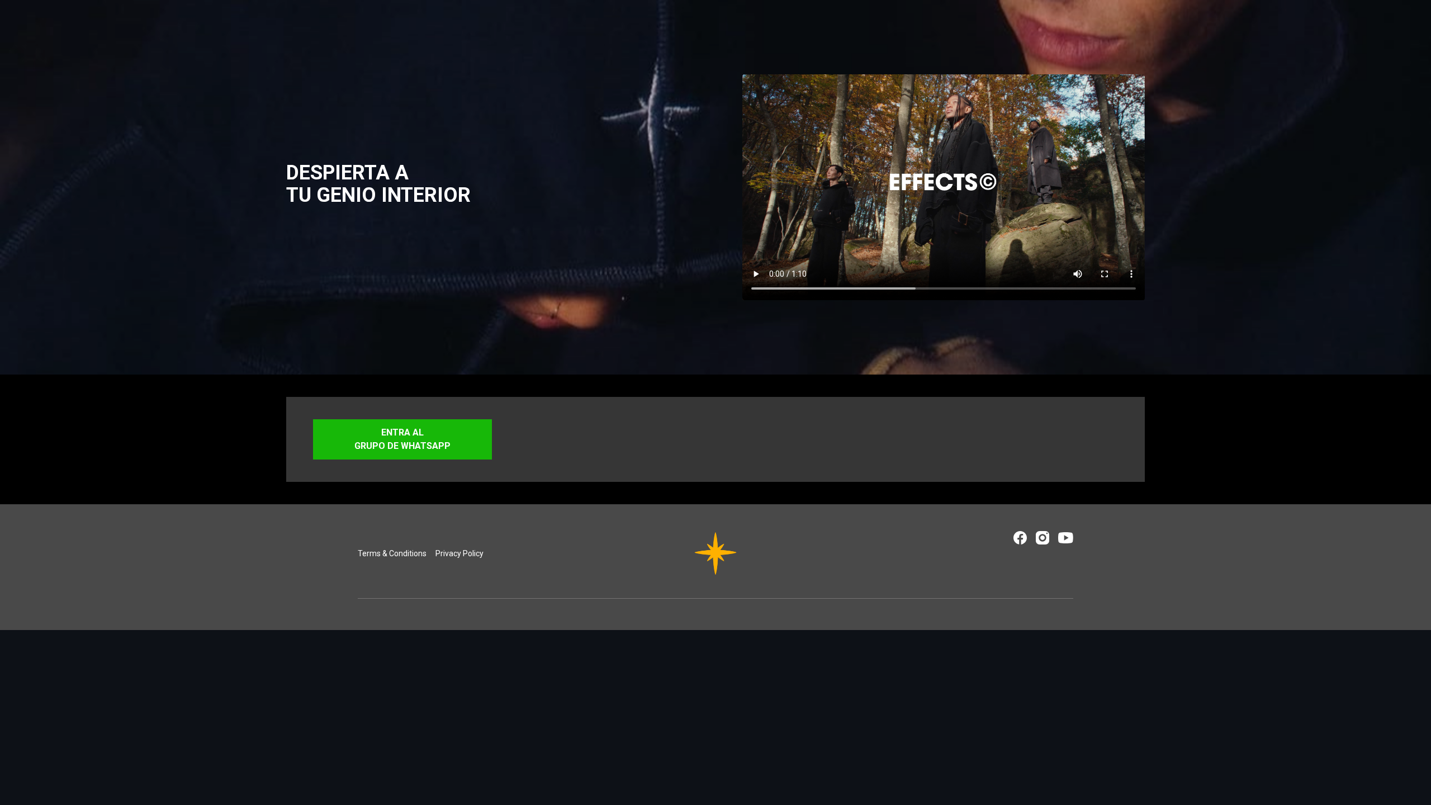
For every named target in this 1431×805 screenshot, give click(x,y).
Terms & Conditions (392, 553)
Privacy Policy (459, 553)
